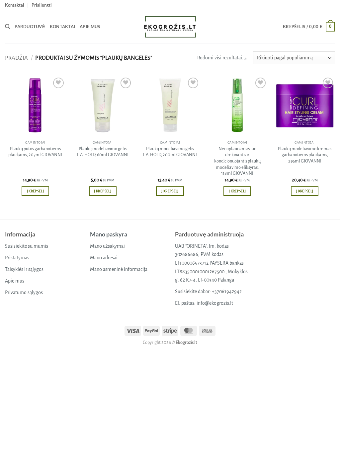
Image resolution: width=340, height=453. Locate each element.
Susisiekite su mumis (26, 246)
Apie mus (90, 26)
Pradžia (16, 58)
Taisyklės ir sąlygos (24, 269)
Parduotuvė (30, 26)
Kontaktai (14, 5)
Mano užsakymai (107, 246)
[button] (42, 5)
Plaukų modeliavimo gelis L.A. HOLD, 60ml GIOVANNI (102, 152)
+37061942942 (227, 291)
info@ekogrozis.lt (215, 303)
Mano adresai (104, 257)
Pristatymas (17, 257)
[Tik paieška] (7, 26)
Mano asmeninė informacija (118, 269)
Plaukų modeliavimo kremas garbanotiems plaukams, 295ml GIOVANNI (304, 154)
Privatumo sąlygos (24, 292)
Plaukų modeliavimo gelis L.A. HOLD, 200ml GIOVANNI (170, 152)
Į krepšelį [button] (35, 191)
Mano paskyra (108, 234)
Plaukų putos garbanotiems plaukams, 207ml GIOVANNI (35, 152)
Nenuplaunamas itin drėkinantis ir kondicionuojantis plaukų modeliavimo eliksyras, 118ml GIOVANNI (237, 161)
